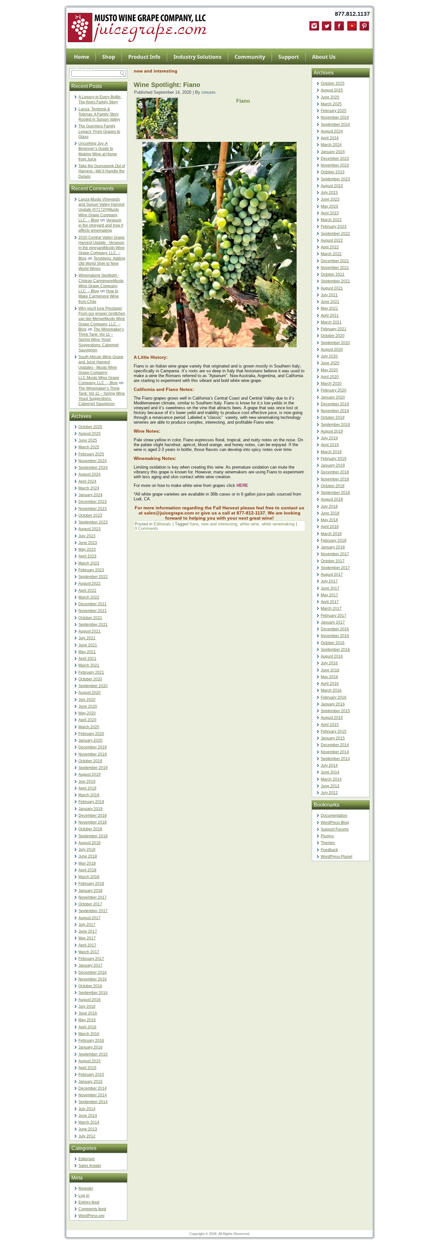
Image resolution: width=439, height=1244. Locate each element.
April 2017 (87, 945)
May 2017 (87, 938)
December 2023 (92, 501)
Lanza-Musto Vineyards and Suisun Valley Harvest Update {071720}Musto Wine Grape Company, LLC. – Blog (101, 209)
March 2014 (88, 1122)
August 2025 (89, 433)
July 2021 (86, 638)
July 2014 (86, 1109)
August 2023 (89, 529)
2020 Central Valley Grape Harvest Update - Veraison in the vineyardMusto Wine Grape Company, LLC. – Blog (101, 248)
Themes (328, 843)
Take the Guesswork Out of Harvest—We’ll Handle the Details (101, 171)
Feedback (329, 850)
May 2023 (87, 549)
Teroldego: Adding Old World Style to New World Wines (101, 263)
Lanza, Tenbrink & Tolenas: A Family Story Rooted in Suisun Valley (99, 114)
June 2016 (87, 1013)
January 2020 (90, 740)
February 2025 (91, 454)
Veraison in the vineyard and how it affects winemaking (100, 225)
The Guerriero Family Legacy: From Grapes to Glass (99, 131)
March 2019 (88, 795)
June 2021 (87, 645)
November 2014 (92, 1095)
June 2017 (87, 931)
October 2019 (90, 761)
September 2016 (93, 992)
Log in (83, 1195)
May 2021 (87, 652)
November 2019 (92, 754)
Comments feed (92, 1209)
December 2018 (92, 815)
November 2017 (92, 897)
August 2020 (89, 692)
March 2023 (88, 563)
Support (288, 56)
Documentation (334, 815)
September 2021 (93, 624)
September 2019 (93, 767)
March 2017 (88, 952)
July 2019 (86, 781)
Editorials (86, 1159)
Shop (108, 56)
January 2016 (90, 1047)
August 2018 (89, 843)
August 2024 (89, 474)
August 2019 (89, 774)
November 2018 (92, 822)
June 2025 (87, 440)
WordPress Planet (336, 856)
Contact (86, 69)
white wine (249, 524)
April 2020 (87, 720)
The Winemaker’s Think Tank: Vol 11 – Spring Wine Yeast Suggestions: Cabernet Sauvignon (101, 339)
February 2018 (91, 883)
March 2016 (88, 1034)
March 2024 (88, 488)
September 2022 (93, 576)
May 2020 (87, 713)
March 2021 (88, 665)
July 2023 (86, 536)
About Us (324, 56)
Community (250, 56)
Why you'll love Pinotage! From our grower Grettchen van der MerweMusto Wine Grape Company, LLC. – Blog (101, 319)
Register (85, 1188)
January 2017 (90, 965)
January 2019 (90, 809)
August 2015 (89, 1061)
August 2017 (89, 918)
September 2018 (93, 836)
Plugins (327, 836)
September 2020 (93, 686)
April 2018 (87, 870)
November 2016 (92, 979)
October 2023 (90, 515)
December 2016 (92, 972)
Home (81, 56)
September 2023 (93, 522)
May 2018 (87, 863)
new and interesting (219, 524)
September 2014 (93, 1102)
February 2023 (91, 570)
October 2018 (90, 829)
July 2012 (86, 1136)
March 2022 (88, 597)
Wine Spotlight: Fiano (167, 84)
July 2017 (86, 924)
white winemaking (278, 524)
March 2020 (88, 727)
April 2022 (87, 590)
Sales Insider (89, 1165)
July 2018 (86, 849)
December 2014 (92, 1088)
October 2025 (90, 427)
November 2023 (92, 508)
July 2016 (86, 1006)
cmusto (208, 92)
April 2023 (87, 556)
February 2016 (91, 1040)
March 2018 (88, 877)
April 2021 (87, 658)
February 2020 (91, 733)
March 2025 (88, 447)
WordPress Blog (335, 822)
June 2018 (87, 856)
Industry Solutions (197, 56)
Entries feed (88, 1202)
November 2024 (92, 461)
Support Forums (335, 829)
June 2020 (87, 706)
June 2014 (87, 1115)
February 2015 (91, 1074)
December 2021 (92, 604)
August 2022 (89, 583)
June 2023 (87, 542)
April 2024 (87, 481)
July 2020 (86, 699)
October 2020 (90, 679)
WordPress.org (91, 1216)
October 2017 (90, 904)
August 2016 (89, 1000)
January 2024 (90, 495)
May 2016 (87, 1020)
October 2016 (90, 986)
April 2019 (87, 788)
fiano (194, 524)
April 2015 (87, 1068)
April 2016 (87, 1027)
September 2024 (93, 467)
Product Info (144, 56)
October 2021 (90, 618)
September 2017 (93, 911)
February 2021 (91, 672)
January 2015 (90, 1081)
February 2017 (91, 958)
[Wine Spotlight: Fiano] (157, 137)
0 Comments (146, 528)
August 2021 (89, 631)
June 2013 (87, 1129)
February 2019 (91, 801)
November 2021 (92, 611)
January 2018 (90, 890)
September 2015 (93, 1054)
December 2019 (92, 747)
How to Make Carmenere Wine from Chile (98, 296)
